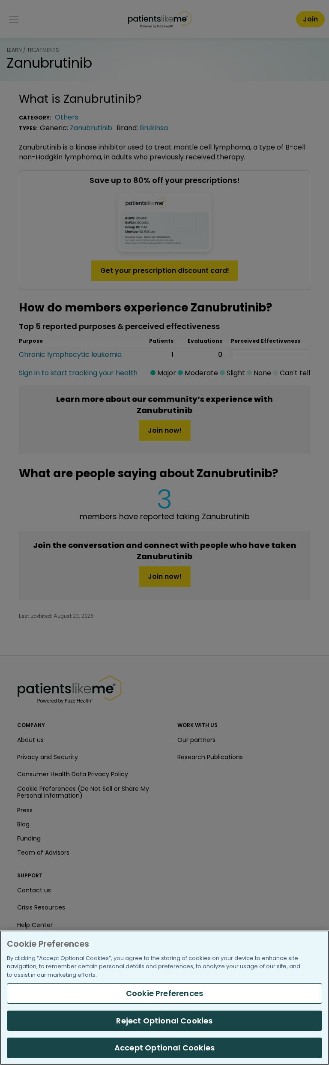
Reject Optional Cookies (164, 1020)
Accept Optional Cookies (164, 1047)
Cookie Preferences (164, 993)
